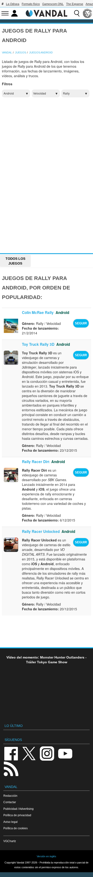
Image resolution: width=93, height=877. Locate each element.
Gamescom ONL (53, 4)
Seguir (81, 323)
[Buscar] (76, 13)
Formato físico (31, 4)
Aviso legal (10, 821)
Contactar (9, 802)
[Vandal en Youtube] (65, 753)
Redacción (10, 795)
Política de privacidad (17, 815)
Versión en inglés (46, 856)
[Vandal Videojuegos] (46, 12)
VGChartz (9, 841)
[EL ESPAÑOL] (87, 13)
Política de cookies (15, 828)
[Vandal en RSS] (11, 768)
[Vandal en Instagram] (47, 753)
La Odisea (12, 4)
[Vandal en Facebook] (11, 753)
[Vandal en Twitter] (29, 753)
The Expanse (74, 4)
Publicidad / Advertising (18, 808)
